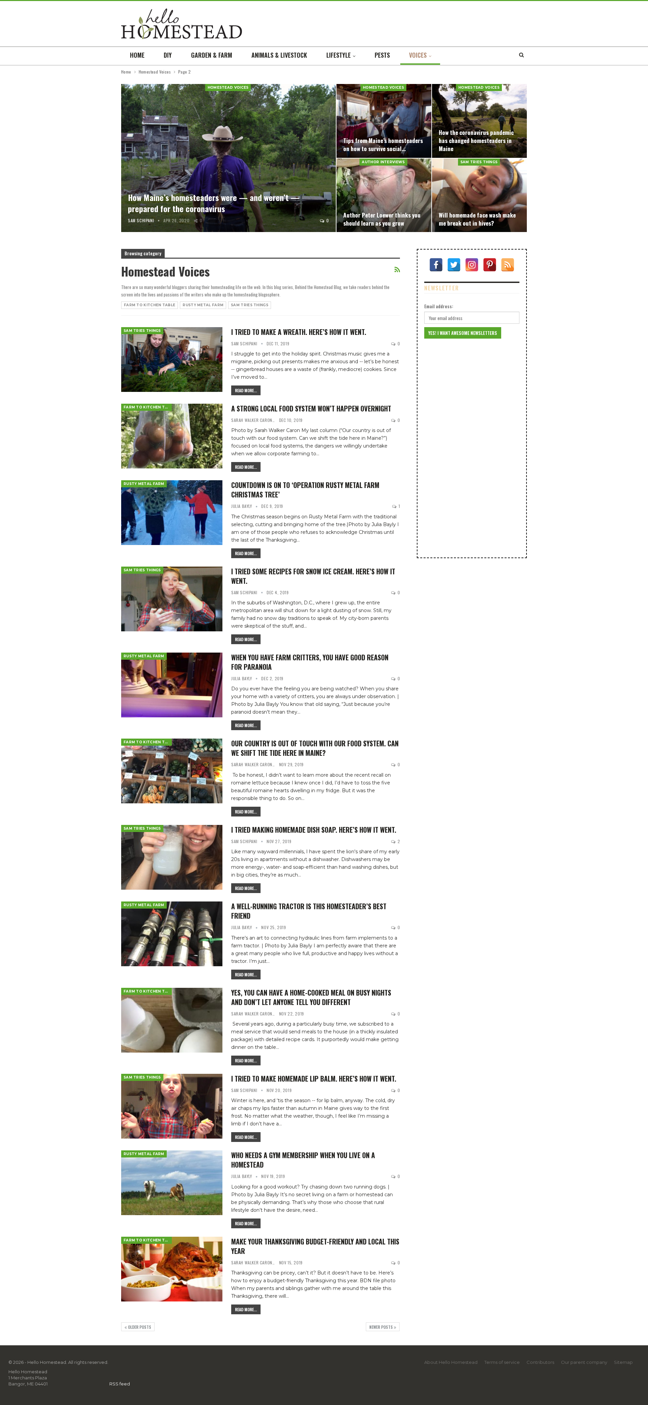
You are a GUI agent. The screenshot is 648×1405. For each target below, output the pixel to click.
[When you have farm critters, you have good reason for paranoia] (171, 685)
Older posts (139, 1327)
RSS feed (119, 1383)
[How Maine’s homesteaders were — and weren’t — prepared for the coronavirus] (228, 158)
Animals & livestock (279, 55)
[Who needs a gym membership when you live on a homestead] (171, 1182)
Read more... (246, 390)
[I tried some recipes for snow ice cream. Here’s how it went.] (171, 599)
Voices (418, 55)
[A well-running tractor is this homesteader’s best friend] (171, 933)
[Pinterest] (489, 264)
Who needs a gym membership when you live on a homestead (303, 1160)
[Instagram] (472, 264)
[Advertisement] (472, 448)
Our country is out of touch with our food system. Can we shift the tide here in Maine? (315, 748)
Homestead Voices (228, 87)
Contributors (540, 1362)
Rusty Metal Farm (203, 305)
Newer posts (381, 1327)
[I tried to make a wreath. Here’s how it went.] (171, 359)
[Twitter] (454, 264)
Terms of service (502, 1362)
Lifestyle (338, 55)
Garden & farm (211, 55)
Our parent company (584, 1362)
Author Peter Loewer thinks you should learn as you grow (382, 218)
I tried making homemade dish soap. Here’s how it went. (313, 830)
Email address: (438, 306)
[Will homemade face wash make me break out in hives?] (479, 195)
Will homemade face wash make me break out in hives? (477, 218)
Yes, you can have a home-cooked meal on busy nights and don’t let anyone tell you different (311, 997)
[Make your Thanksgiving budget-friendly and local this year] (171, 1269)
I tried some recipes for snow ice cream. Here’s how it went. (313, 576)
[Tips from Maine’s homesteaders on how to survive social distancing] (384, 121)
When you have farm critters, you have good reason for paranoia (309, 662)
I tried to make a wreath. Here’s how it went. (298, 332)
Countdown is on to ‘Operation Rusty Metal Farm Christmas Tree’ (305, 489)
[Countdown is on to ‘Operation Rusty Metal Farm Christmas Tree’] (171, 512)
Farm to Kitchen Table (149, 305)
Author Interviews (383, 162)
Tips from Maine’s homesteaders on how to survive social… (383, 144)
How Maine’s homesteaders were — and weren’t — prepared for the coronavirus (213, 203)
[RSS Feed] (507, 264)
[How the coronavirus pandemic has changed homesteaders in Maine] (479, 121)
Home (137, 55)
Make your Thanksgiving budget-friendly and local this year (315, 1246)
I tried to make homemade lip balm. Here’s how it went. (313, 1078)
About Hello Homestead (451, 1362)
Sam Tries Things (479, 162)
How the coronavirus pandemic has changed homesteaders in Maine (476, 140)
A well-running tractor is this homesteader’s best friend (308, 911)
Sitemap (623, 1362)
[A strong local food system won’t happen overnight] (171, 436)
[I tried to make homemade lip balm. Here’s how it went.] (171, 1106)
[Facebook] (436, 264)
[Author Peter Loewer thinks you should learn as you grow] (384, 195)
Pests (382, 55)
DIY (168, 55)
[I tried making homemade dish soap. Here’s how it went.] (171, 857)
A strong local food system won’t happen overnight (311, 408)
